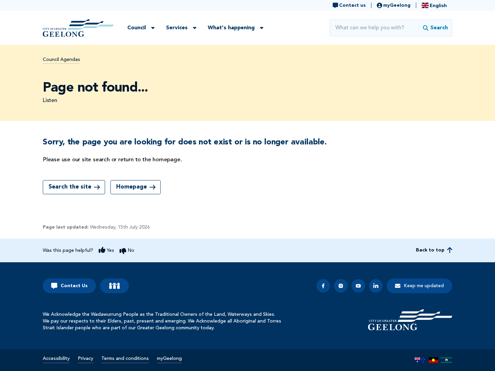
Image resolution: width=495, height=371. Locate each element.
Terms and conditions (125, 358)
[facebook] (323, 286)
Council (136, 28)
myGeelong (169, 358)
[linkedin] (376, 286)
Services (177, 28)
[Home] (410, 319)
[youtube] (358, 286)
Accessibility (56, 358)
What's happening (231, 28)
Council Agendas (61, 59)
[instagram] (341, 286)
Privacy (85, 358)
